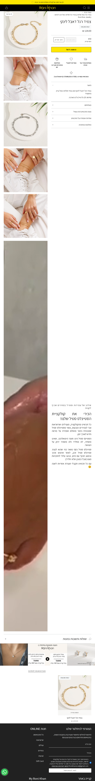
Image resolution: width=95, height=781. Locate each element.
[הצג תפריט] (88, 8)
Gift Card (40, 761)
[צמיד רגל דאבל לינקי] (74, 695)
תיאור (89, 85)
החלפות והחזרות (85, 124)
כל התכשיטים (39, 734)
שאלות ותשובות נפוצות (75, 639)
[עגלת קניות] (6, 8)
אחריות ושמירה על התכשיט (81, 118)
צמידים (41, 750)
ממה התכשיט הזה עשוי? (82, 111)
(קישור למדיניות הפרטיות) (60, 766)
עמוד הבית (87, 12)
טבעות (41, 755)
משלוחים (88, 105)
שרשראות (40, 740)
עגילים (41, 745)
